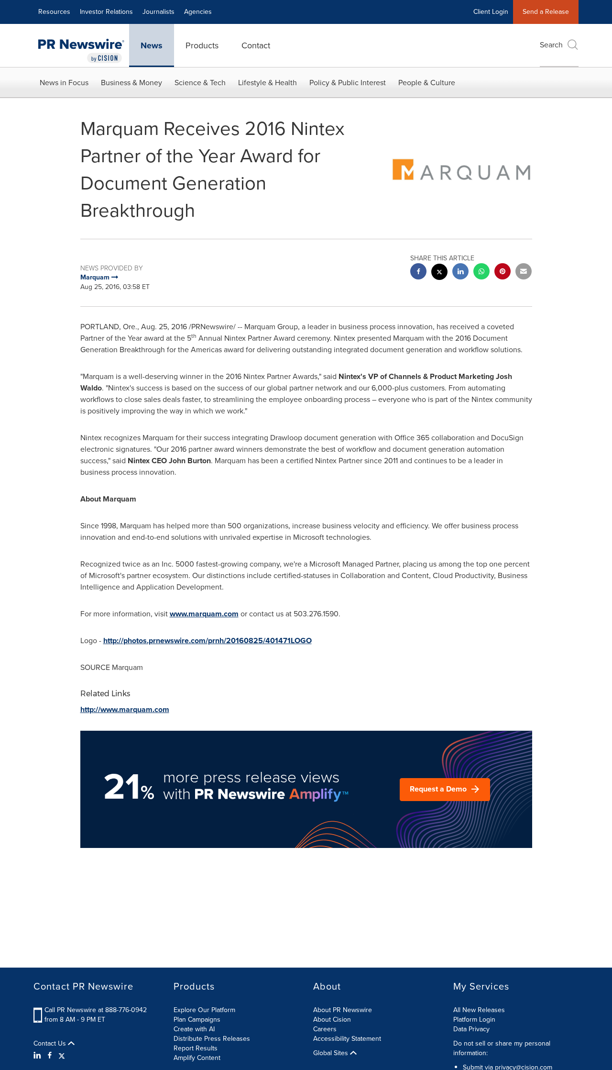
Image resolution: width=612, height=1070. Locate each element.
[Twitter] (61, 1055)
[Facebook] (49, 1055)
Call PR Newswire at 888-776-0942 (95, 1010)
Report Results (196, 1048)
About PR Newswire (342, 1010)
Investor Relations (106, 12)
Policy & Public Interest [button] (347, 82)
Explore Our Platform (204, 1010)
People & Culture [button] (426, 82)
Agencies (198, 12)
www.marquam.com (204, 613)
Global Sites (331, 1053)
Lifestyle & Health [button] (267, 82)
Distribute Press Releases (212, 1039)
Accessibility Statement (347, 1039)
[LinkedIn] (38, 1055)
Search (551, 44)
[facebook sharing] (418, 272)
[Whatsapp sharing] (481, 272)
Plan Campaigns (197, 1019)
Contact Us (50, 1043)
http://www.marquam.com (124, 709)
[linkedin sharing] (460, 272)
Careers (325, 1029)
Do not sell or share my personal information (501, 1048)
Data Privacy (471, 1029)
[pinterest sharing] (502, 272)
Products (202, 45)
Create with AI (194, 1029)
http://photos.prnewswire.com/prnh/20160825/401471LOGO (207, 640)
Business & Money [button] (131, 82)
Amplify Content (197, 1058)
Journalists (158, 12)
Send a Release (546, 12)
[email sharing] (523, 272)
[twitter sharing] (439, 273)
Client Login (490, 12)
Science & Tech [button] (200, 82)
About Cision (332, 1019)
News (152, 45)
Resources (54, 12)
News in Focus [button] (64, 82)
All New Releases (479, 1010)
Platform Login (474, 1019)
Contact (255, 45)
